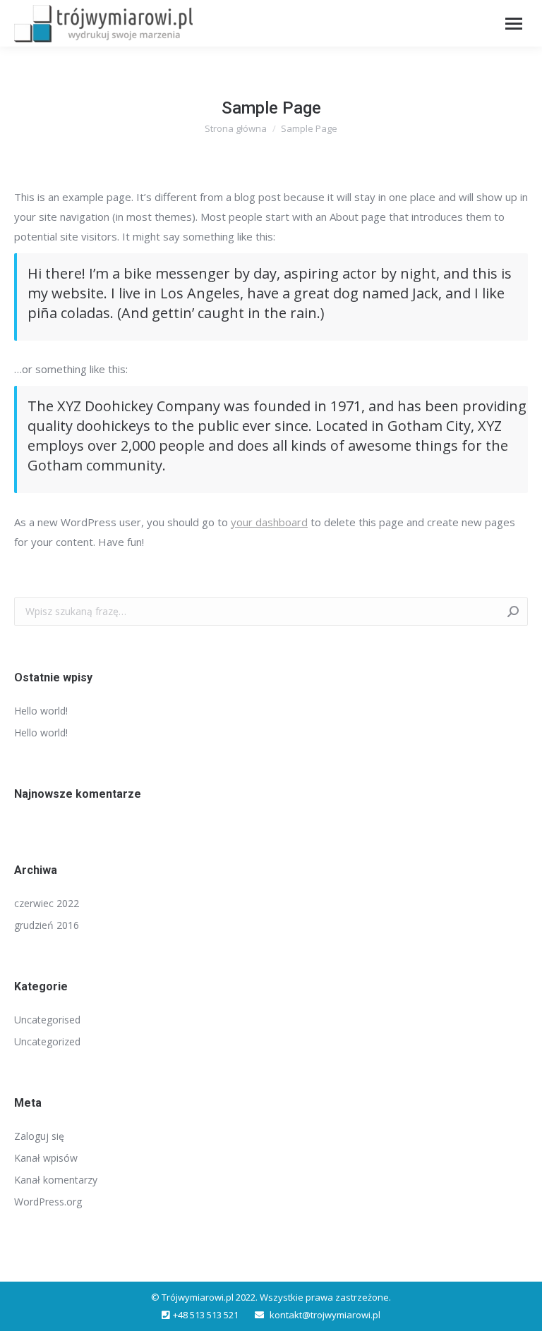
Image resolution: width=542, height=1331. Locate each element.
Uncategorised (47, 1019)
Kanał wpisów (46, 1158)
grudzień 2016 (46, 925)
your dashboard (269, 522)
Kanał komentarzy (55, 1179)
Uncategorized (47, 1041)
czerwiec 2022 (46, 903)
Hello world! (41, 710)
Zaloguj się (39, 1136)
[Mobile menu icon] (514, 23)
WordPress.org (48, 1201)
